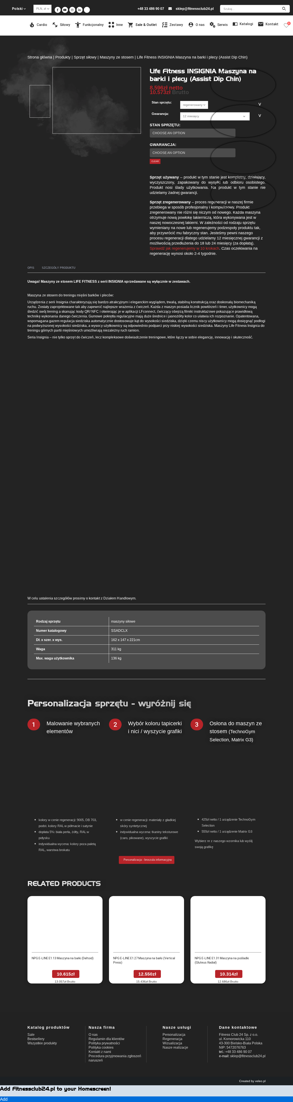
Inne (119, 25)
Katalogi (246, 24)
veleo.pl (260, 1081)
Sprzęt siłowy (85, 57)
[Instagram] (72, 10)
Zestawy (176, 25)
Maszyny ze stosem (117, 57)
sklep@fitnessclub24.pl (195, 9)
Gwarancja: (160, 113)
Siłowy (65, 25)
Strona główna (39, 57)
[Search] (284, 8)
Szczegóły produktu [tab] (58, 267)
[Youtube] (65, 10)
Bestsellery (35, 1039)
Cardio (42, 25)
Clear (155, 161)
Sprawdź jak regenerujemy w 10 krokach (184, 248)
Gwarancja (162, 145)
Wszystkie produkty (42, 1043)
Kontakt (272, 24)
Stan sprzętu (164, 125)
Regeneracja (172, 1039)
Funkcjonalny (93, 25)
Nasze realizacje (175, 1047)
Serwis (222, 25)
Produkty (63, 57)
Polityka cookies (101, 1047)
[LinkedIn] (80, 10)
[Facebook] (58, 10)
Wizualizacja (172, 1043)
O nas (93, 1034)
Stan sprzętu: (162, 102)
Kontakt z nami (100, 1052)
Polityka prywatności (104, 1043)
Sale (31, 1034)
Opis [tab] (30, 267)
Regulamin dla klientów (106, 1039)
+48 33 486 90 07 (150, 9)
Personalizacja (174, 1034)
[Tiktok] (87, 10)
